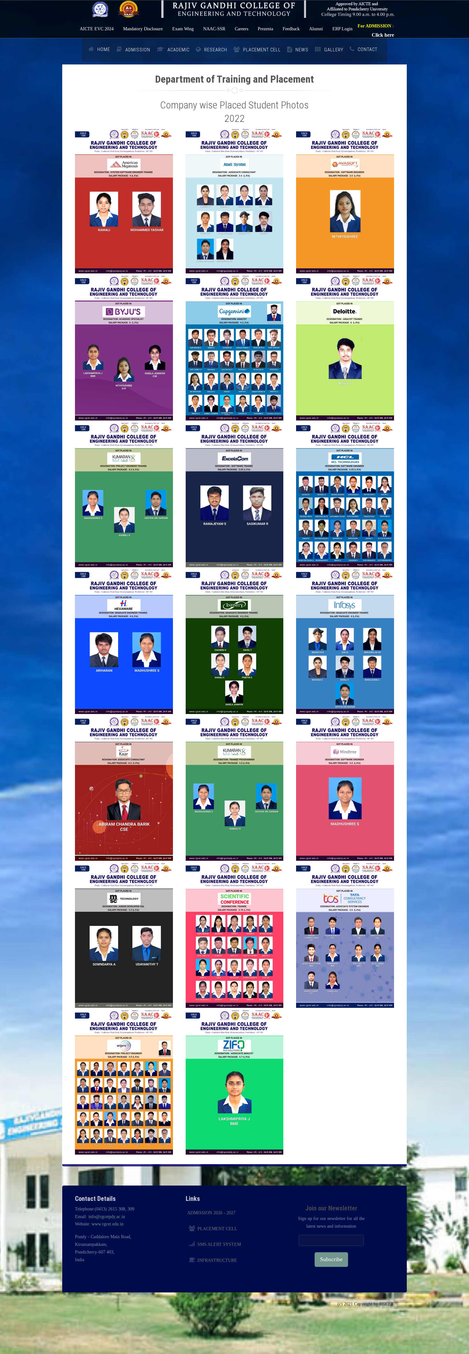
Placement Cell (217, 1228)
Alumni (316, 28)
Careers (241, 28)
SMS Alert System (219, 1244)
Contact (367, 49)
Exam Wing (183, 28)
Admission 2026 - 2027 (211, 1212)
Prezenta (265, 28)
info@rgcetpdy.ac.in (106, 1216)
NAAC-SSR (214, 28)
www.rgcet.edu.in (107, 1224)
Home (103, 49)
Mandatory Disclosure (143, 28)
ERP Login (342, 28)
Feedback (291, 28)
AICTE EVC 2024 (97, 28)
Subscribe (331, 1259)
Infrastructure (217, 1260)
